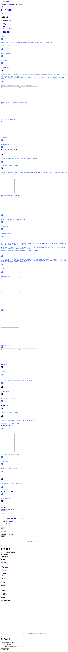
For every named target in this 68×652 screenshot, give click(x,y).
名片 (4, 26)
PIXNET (24, 633)
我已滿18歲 (3, 649)
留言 (15, 518)
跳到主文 (3, 14)
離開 (7, 649)
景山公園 (6, 32)
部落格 (4, 24)
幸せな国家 (6, 10)
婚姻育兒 (11, 20)
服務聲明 (46, 633)
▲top (2, 525)
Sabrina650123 (4, 510)
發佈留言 (3, 536)
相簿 (4, 23)
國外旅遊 (11, 521)
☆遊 (10, 523)
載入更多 (3, 528)
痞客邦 (12, 518)
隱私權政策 (41, 633)
